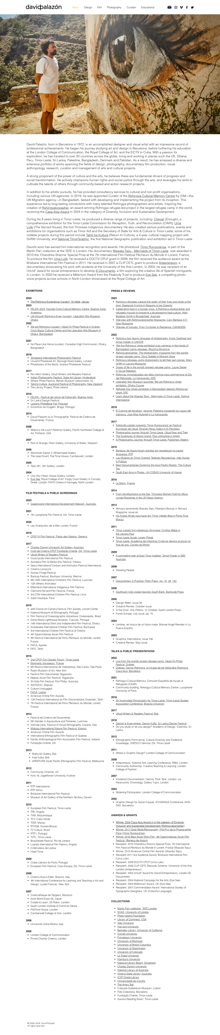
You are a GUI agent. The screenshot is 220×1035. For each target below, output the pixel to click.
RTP (130, 454)
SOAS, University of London (133, 912)
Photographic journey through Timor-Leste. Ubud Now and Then (152, 432)
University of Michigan (129, 941)
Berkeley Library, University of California (139, 930)
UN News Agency (153, 497)
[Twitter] (192, 7)
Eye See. (36, 479)
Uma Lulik (61, 259)
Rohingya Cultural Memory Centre (151, 196)
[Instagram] (176, 7)
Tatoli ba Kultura (97, 235)
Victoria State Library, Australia (134, 973)
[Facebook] (187, 7)
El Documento (105, 271)
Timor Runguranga (153, 247)
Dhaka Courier (136, 385)
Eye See (151, 275)
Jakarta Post (127, 534)
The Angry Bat (125, 984)
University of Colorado (129, 952)
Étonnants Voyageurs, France (47, 663)
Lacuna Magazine (136, 363)
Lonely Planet (145, 537)
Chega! (159, 219)
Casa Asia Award (57, 212)
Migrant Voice (167, 356)
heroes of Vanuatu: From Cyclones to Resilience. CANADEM (151, 327)
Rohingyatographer (55, 208)
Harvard (122, 926)
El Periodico (173, 428)
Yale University (125, 923)
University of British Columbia (134, 944)
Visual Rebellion (127, 371)
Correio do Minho (140, 544)
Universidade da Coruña (131, 981)
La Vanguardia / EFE (144, 378)
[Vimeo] (181, 7)
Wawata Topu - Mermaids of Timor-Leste (140, 251)
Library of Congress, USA (131, 919)
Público (122, 461)
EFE (125, 392)
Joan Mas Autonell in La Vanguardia (147, 414)
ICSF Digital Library (128, 977)
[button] (88, 7)
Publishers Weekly (178, 439)
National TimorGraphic (73, 239)
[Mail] (169, 7)
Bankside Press (175, 591)
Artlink (176, 436)
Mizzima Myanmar (159, 349)
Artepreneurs (168, 263)
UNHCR (138, 342)
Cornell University (127, 933)
